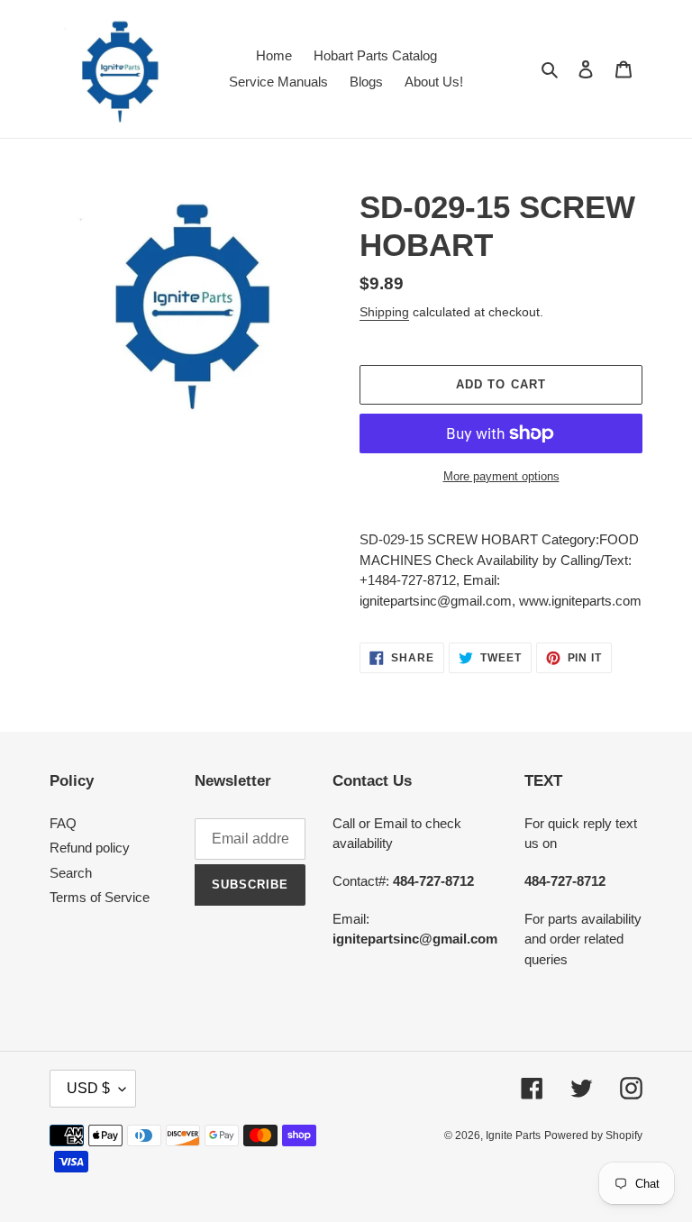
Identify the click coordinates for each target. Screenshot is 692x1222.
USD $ (88, 1088)
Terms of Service (100, 897)
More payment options (501, 476)
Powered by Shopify (593, 1135)
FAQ (63, 823)
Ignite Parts (513, 1135)
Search (71, 872)
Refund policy (90, 847)
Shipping (384, 312)
